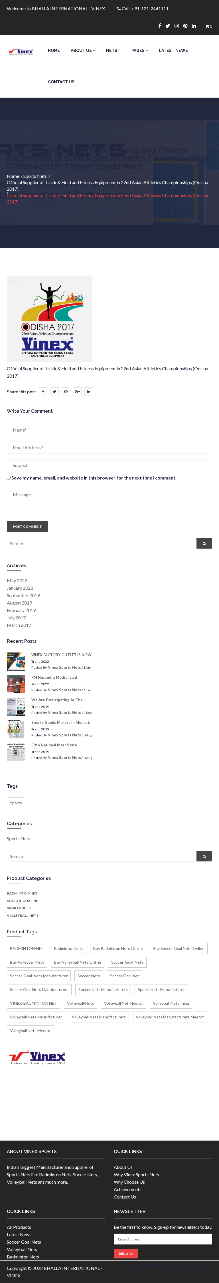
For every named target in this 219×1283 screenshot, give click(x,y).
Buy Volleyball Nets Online (77, 962)
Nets (112, 50)
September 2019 (23, 595)
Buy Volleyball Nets (27, 962)
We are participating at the (57, 700)
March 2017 (19, 625)
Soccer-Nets (89, 975)
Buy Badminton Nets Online (118, 948)
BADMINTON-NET (22, 893)
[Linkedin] (196, 26)
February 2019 (21, 610)
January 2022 (20, 588)
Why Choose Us (129, 1182)
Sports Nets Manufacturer (161, 989)
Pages (138, 50)
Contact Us (61, 82)
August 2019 (19, 602)
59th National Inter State (54, 745)
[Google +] (77, 391)
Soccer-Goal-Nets (127, 962)
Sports (16, 802)
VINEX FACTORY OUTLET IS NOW (61, 654)
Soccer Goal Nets (24, 1241)
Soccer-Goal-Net (23, 901)
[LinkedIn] (88, 391)
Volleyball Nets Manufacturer (36, 1016)
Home (54, 50)
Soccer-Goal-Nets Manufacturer (39, 975)
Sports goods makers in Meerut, (60, 722)
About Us (82, 50)
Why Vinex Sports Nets (136, 1174)
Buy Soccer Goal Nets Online (178, 948)
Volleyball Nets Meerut (30, 1030)
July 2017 (16, 617)
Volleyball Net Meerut (123, 1003)
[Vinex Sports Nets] (20, 50)
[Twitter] (170, 26)
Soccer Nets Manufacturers (103, 989)
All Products (19, 1227)
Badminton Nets (68, 948)
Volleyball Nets (22, 1249)
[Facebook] (161, 26)
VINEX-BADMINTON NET (33, 1003)
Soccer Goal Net (124, 975)
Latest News (173, 50)
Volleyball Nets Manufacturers (99, 1016)
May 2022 (17, 580)
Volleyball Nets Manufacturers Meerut (170, 1016)
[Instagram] (179, 26)
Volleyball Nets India (171, 1003)
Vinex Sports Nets (64, 667)
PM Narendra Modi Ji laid (54, 677)
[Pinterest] (187, 26)
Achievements (127, 1189)
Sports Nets (35, 176)
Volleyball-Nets (22, 915)
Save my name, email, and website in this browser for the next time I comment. (94, 477)
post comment (27, 526)
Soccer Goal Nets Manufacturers (39, 989)
